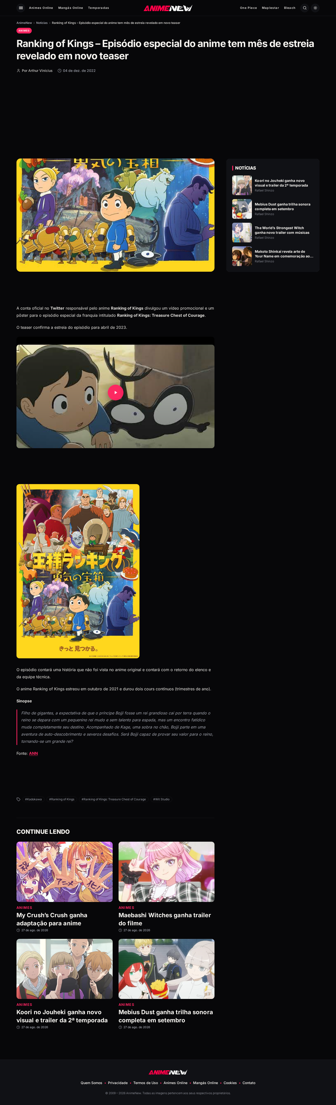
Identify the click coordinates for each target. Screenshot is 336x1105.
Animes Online (41, 8)
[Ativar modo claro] (315, 8)
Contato (249, 1083)
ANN (33, 753)
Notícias (42, 23)
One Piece (248, 8)
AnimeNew (24, 23)
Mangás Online (70, 8)
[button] (115, 392)
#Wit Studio (161, 799)
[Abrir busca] (304, 8)
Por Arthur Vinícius (37, 70)
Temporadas (98, 8)
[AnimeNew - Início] (168, 8)
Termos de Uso (145, 1083)
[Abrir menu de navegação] (20, 8)
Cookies (230, 1083)
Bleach (289, 8)
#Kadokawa (33, 799)
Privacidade (118, 1083)
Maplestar (270, 8)
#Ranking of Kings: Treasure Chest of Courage (114, 799)
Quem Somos (91, 1083)
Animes (24, 30)
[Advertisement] (168, 115)
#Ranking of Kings (61, 799)
